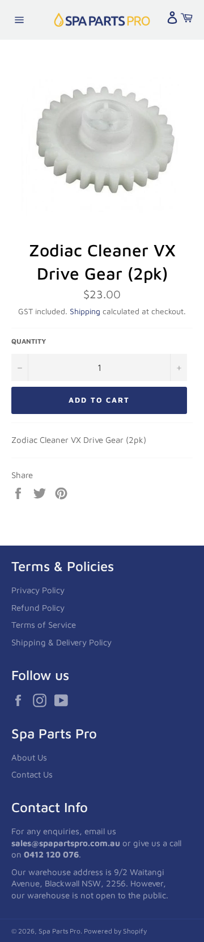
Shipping (85, 311)
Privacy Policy (38, 590)
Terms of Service (43, 625)
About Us (29, 757)
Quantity (28, 341)
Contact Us (32, 774)
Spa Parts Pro (59, 931)
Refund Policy (38, 607)
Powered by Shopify (115, 931)
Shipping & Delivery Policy (61, 642)
